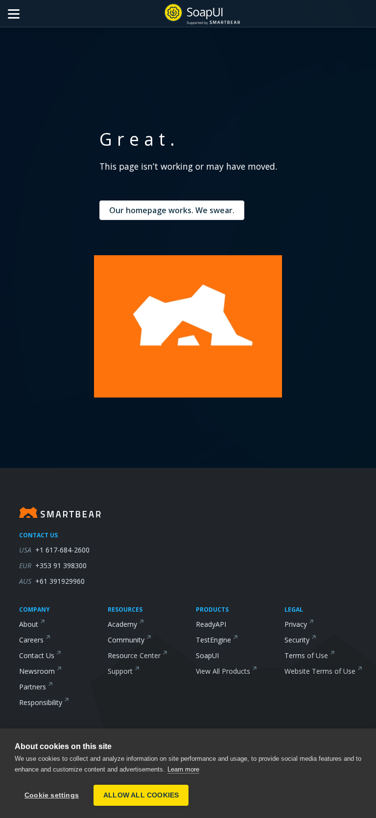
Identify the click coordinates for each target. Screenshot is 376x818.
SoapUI (207, 655)
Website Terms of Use (319, 671)
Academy (122, 624)
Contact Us (36, 655)
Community (126, 639)
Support (120, 671)
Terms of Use (306, 655)
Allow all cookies (141, 795)
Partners (32, 686)
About (28, 624)
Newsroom (37, 671)
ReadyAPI (211, 624)
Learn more (183, 769)
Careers (31, 639)
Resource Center (134, 655)
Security (296, 639)
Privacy (295, 624)
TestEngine (213, 639)
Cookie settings (51, 795)
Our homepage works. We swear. (172, 210)
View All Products (223, 671)
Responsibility (40, 702)
